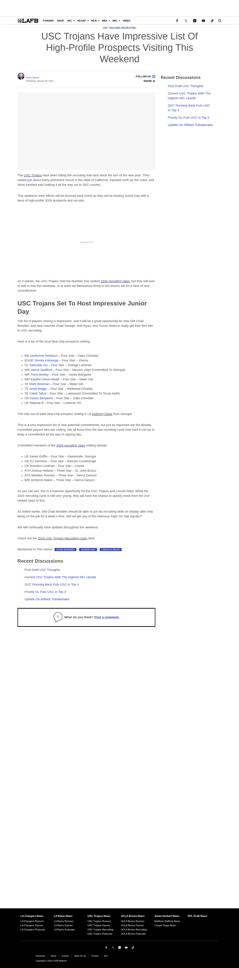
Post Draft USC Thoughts (42, 570)
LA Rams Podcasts (64, 929)
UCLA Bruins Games (132, 925)
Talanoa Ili (36, 403)
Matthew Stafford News (167, 921)
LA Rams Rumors (63, 921)
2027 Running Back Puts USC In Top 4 (51, 584)
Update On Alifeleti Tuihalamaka (46, 599)
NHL (115, 20)
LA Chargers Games (31, 925)
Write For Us (80, 956)
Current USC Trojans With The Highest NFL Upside (60, 577)
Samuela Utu (38, 365)
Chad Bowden (65, 549)
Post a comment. (107, 617)
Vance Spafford (41, 370)
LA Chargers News (31, 915)
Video (126, 20)
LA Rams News (63, 915)
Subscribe (40, 956)
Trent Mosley (40, 374)
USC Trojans (33, 175)
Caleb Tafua (37, 393)
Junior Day (88, 549)
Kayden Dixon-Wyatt (45, 379)
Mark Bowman (39, 384)
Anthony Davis (102, 414)
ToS (106, 956)
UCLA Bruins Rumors (132, 921)
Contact (65, 956)
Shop (60, 20)
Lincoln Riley (110, 549)
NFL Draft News (197, 915)
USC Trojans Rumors (99, 921)
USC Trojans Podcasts (99, 933)
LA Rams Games (63, 925)
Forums (48, 20)
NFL (69, 20)
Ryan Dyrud (32, 77)
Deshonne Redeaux (44, 355)
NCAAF (82, 20)
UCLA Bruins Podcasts (133, 933)
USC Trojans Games (98, 925)
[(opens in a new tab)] (177, 20)
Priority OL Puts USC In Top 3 (45, 592)
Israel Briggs (38, 388)
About (53, 956)
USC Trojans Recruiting (119, 28)
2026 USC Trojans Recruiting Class (62, 538)
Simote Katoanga (46, 360)
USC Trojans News (98, 915)
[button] (219, 20)
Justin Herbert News (166, 915)
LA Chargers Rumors (32, 921)
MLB (94, 20)
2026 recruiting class (115, 281)
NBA (104, 20)
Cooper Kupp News (165, 925)
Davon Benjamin (41, 398)
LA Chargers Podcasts (32, 929)
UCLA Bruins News (133, 915)
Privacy (95, 956)
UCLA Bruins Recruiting (134, 929)
